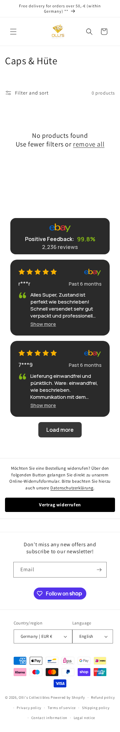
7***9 (25, 364)
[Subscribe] (99, 570)
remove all (88, 144)
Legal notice (84, 717)
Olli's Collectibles (34, 697)
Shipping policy (96, 707)
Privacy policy (29, 707)
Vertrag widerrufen (60, 505)
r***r (24, 283)
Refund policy (103, 697)
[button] (13, 31)
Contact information (49, 717)
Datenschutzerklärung (71, 488)
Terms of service (62, 707)
